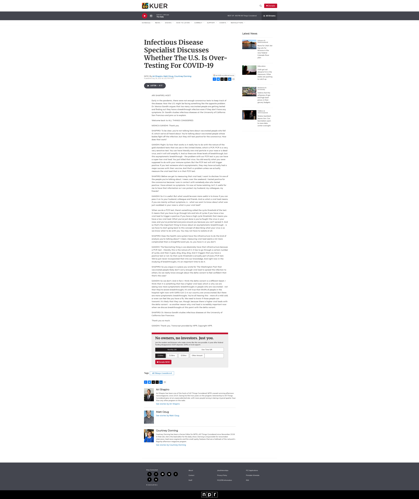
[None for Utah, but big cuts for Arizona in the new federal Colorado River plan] (249, 44)
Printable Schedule (252, 475)
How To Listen (183, 23)
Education (261, 66)
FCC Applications (252, 470)
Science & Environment (263, 41)
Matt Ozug (168, 76)
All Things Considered (162, 373)
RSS (247, 480)
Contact (191, 475)
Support (211, 23)
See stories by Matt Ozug (167, 415)
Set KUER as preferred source (224, 75)
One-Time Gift (207, 350)
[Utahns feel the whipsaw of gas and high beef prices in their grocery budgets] (249, 91)
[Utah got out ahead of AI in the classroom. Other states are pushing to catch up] (249, 70)
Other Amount (197, 355)
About (191, 470)
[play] (144, 16)
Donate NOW (164, 362)
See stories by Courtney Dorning (171, 445)
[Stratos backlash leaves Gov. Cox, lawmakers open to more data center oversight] (249, 115)
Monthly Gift (172, 350)
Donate (271, 6)
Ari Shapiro (157, 76)
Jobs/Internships (222, 470)
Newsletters (237, 23)
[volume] (151, 15)
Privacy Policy (222, 475)
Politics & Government (263, 112)
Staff (190, 480)
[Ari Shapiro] (149, 394)
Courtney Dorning (182, 76)
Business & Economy (262, 88)
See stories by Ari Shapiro (168, 403)
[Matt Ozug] (149, 417)
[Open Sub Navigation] (152, 23)
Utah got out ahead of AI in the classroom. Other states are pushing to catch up (265, 74)
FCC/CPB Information (224, 480)
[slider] (154, 16)
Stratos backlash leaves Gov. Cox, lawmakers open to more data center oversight (264, 121)
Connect (198, 23)
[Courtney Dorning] (149, 435)
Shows (168, 23)
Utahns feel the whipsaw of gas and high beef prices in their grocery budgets (264, 97)
